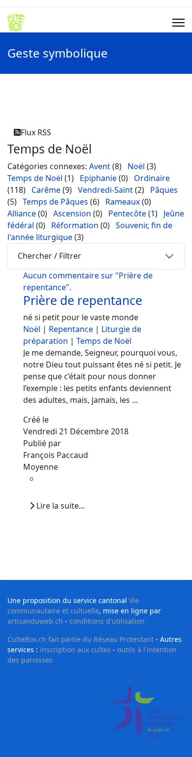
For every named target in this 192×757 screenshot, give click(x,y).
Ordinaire (152, 178)
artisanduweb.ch (35, 621)
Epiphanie (98, 178)
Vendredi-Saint (105, 189)
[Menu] (178, 22)
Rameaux (122, 201)
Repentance (71, 329)
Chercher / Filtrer (49, 255)
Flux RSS (36, 132)
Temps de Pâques (55, 201)
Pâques (164, 189)
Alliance (21, 213)
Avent (99, 166)
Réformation (74, 225)
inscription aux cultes (75, 649)
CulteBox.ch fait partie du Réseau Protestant (80, 639)
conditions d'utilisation (107, 621)
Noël (136, 166)
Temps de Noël (35, 178)
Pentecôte (127, 213)
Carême (46, 189)
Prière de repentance (82, 300)
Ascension (72, 213)
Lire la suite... (59, 505)
